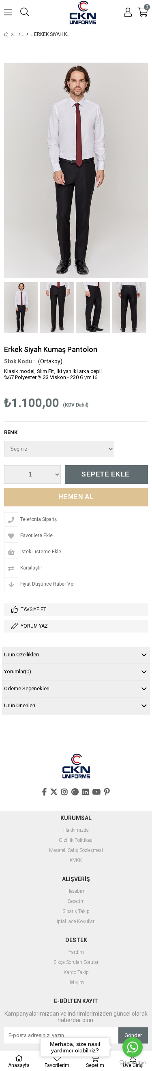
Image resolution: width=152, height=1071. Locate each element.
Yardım (76, 952)
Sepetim (76, 901)
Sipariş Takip (76, 911)
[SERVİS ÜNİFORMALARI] (20, 34)
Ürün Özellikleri (21, 654)
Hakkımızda (76, 830)
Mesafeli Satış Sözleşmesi (76, 850)
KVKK (76, 860)
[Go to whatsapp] (132, 1047)
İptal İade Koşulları (76, 921)
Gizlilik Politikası (76, 840)
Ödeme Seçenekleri (26, 688)
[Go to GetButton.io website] (133, 1062)
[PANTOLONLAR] (27, 34)
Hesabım (76, 891)
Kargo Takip (76, 972)
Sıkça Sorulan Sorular (76, 962)
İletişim (76, 982)
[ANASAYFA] (12, 34)
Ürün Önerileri (19, 705)
